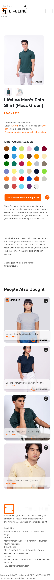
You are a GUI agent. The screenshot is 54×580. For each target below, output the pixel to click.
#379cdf (14, 156)
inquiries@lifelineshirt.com (16, 566)
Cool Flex (23, 541)
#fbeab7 (44, 156)
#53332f (29, 156)
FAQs (16, 550)
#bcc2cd (36, 163)
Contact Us (37, 531)
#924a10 (6, 148)
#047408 (6, 163)
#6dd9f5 (21, 186)
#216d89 (36, 148)
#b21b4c (21, 163)
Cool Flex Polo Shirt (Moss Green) (22, 432)
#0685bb (14, 148)
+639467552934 (42, 560)
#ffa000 (36, 156)
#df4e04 (36, 178)
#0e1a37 (36, 171)
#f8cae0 (29, 148)
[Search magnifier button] (25, 6)
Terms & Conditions (28, 550)
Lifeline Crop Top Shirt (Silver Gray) (23, 334)
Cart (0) (4, 16)
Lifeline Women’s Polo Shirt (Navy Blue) (25, 383)
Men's (7, 541)
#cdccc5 (44, 178)
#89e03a (44, 171)
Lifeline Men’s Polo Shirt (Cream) (22, 481)
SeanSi (32, 578)
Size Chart (9, 550)
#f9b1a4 (14, 178)
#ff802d (6, 178)
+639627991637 (11, 560)
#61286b (29, 186)
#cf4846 (14, 186)
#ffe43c (21, 156)
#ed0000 (21, 178)
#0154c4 (29, 178)
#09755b (14, 163)
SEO (32, 575)
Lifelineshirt (23, 575)
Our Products (16, 531)
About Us (27, 531)
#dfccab (29, 171)
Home (7, 531)
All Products (14, 544)
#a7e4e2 (21, 171)
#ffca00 (29, 163)
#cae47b (21, 148)
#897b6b (44, 163)
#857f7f (6, 186)
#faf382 (14, 171)
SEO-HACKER (43, 575)
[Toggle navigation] (48, 11)
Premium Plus (34, 541)
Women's (14, 541)
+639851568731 (26, 560)
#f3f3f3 (36, 186)
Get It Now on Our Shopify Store (23, 197)
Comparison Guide (19, 553)
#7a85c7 (6, 171)
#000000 (6, 156)
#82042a (44, 148)
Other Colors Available (19, 142)
